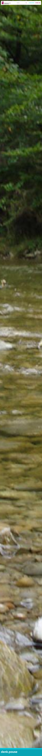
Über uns (38, 2)
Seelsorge (32, 2)
